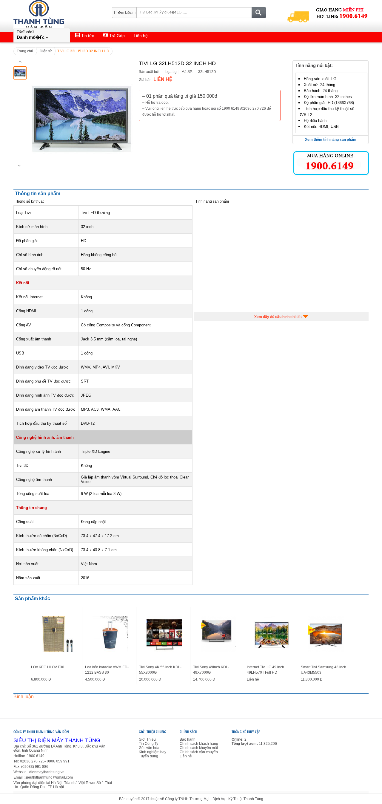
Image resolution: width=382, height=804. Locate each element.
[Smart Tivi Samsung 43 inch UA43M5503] (326, 634)
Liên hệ (186, 756)
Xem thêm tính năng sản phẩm (330, 139)
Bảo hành (187, 739)
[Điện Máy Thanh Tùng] (53, 9)
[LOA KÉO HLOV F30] (56, 634)
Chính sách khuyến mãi (199, 748)
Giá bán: (146, 80)
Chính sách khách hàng (199, 744)
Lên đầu (374, 790)
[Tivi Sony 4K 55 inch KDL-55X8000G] (164, 634)
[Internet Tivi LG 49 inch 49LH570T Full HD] (272, 634)
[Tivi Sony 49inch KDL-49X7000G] (218, 634)
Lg (167, 72)
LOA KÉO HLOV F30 (47, 667)
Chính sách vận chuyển (199, 752)
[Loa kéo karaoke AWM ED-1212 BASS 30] (110, 634)
